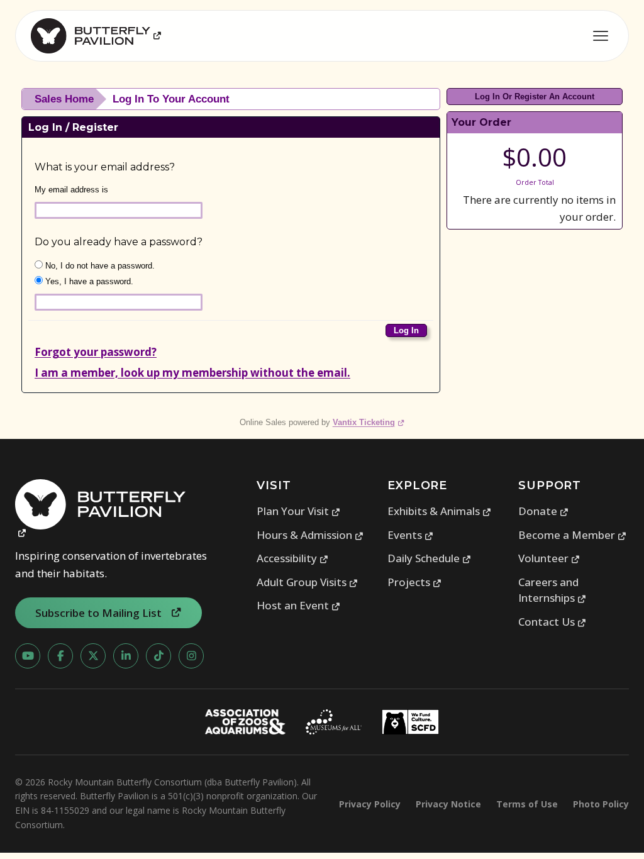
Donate (543, 511)
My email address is (71, 189)
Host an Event (299, 605)
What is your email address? (105, 167)
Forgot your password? (96, 352)
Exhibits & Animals (439, 511)
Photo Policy (601, 804)
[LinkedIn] (125, 655)
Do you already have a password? (119, 242)
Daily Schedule (429, 558)
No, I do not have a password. (99, 265)
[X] (93, 655)
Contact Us (552, 621)
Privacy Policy (370, 804)
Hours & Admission (310, 535)
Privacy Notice (448, 804)
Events (410, 535)
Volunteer (549, 558)
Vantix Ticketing (369, 422)
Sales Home (64, 99)
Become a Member (572, 535)
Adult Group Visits (307, 582)
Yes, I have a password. (88, 281)
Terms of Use (527, 804)
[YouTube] (27, 655)
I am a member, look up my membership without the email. (192, 372)
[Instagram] (191, 655)
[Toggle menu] (600, 35)
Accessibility (293, 558)
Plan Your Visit (299, 511)
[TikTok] (158, 655)
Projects (414, 582)
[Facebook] (60, 655)
